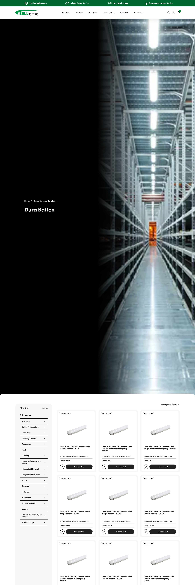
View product (79, 467)
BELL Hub (93, 12)
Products (66, 12)
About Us (124, 12)
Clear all (45, 408)
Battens (43, 201)
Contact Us (139, 12)
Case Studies (108, 12)
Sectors (79, 12)
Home (26, 201)
